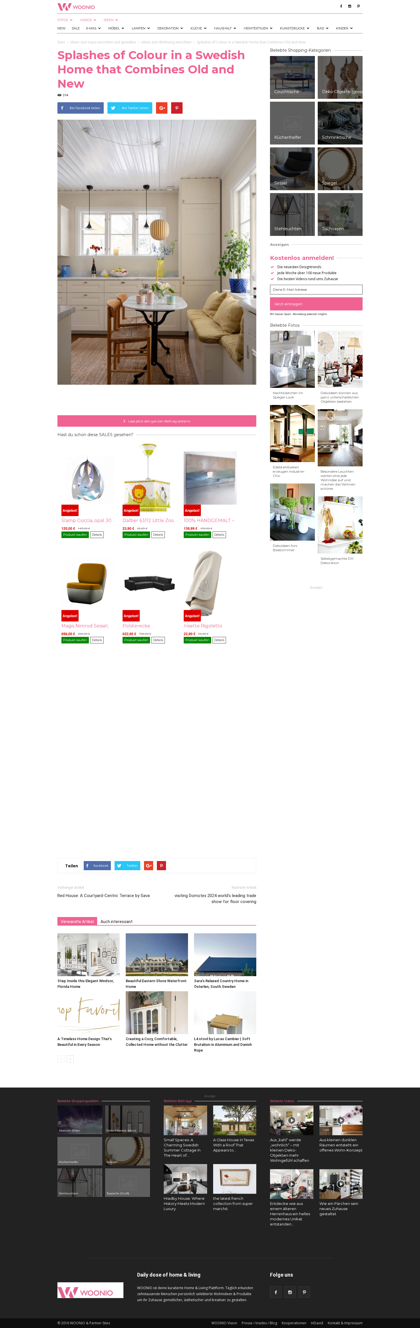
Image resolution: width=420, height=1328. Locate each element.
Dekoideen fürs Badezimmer (285, 547)
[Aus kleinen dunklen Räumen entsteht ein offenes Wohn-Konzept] (341, 1120)
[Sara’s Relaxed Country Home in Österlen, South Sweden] (225, 954)
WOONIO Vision (224, 1323)
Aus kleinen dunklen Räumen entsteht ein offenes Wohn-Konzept (341, 1145)
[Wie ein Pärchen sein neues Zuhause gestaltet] (341, 1184)
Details (97, 535)
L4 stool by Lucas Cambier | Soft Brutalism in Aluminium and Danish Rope (223, 1044)
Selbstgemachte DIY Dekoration (337, 560)
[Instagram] (349, 6)
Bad (320, 28)
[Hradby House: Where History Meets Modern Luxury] (185, 1179)
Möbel (114, 28)
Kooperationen (294, 1323)
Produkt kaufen (75, 535)
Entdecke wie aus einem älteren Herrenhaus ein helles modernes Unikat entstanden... (290, 1213)
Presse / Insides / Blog (259, 1323)
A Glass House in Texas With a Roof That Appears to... (233, 1145)
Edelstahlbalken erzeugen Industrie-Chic (289, 471)
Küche (196, 28)
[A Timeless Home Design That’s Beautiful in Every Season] (88, 1012)
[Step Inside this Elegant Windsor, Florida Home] (88, 954)
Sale (76, 28)
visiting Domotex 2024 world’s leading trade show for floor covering (215, 898)
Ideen (108, 20)
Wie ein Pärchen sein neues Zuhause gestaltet (338, 1208)
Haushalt (223, 28)
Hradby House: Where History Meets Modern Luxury (184, 1203)
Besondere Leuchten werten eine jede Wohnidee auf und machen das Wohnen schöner (338, 480)
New (61, 28)
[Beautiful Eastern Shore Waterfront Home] (157, 954)
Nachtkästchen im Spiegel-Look (288, 395)
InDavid (317, 1323)
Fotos (62, 20)
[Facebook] (341, 6)
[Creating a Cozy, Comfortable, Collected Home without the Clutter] (157, 1012)
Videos (86, 20)
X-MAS (91, 28)
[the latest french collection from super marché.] (235, 1179)
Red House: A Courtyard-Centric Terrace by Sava (103, 895)
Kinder (342, 28)
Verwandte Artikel (77, 921)
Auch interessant (117, 921)
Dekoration (168, 28)
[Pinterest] (358, 6)
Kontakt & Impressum (345, 1323)
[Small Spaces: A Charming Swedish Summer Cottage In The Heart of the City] (185, 1120)
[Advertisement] (157, 400)
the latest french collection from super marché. (233, 1203)
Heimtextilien (256, 28)
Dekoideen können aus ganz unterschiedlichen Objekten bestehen (340, 397)
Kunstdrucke (292, 28)
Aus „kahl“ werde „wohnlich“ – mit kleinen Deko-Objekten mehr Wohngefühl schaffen (289, 1150)
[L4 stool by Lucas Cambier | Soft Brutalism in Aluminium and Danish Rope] (225, 1012)
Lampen (138, 28)
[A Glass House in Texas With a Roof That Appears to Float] (235, 1120)
